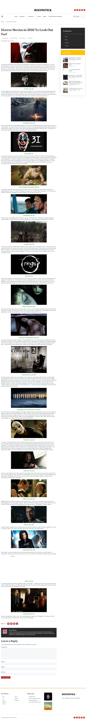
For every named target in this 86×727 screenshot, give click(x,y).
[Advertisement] (43, 3)
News (16, 16)
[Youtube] (80, 10)
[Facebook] (82, 10)
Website (3, 672)
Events (39, 16)
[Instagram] (75, 10)
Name (3, 661)
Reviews (22, 16)
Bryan (9, 41)
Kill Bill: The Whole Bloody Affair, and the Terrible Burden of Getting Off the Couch (75, 83)
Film (8, 21)
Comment (4, 647)
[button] (8, 623)
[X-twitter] (77, 10)
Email (3, 667)
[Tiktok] (84, 10)
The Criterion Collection (55, 16)
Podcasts (30, 16)
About (44, 16)
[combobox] (79, 16)
